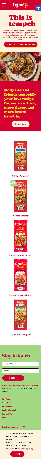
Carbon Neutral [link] (9, 410)
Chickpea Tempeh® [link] (20, 216)
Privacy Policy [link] (27, 449)
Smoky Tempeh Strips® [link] (20, 295)
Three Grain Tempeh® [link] (20, 335)
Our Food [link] (6, 399)
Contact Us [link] (7, 414)
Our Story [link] (6, 403)
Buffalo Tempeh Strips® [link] (20, 255)
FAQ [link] (4, 418)
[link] (38, 8)
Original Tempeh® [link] (20, 176)
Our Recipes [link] (7, 407)
